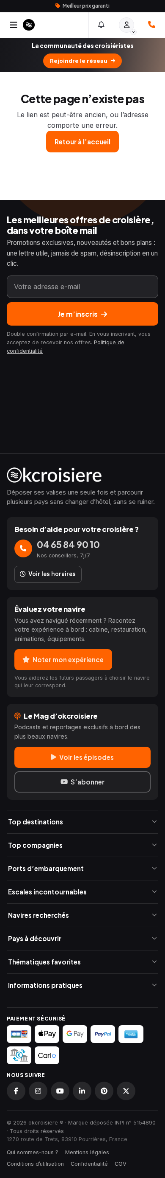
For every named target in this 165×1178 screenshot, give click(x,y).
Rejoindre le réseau (78, 60)
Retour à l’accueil (82, 142)
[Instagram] (38, 1091)
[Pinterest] (104, 1091)
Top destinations (35, 822)
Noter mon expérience (68, 659)
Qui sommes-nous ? (32, 1152)
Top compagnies (35, 845)
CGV (120, 1164)
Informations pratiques (45, 985)
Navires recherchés (38, 915)
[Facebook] (16, 1091)
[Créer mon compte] (126, 25)
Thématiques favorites (44, 962)
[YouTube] (60, 1091)
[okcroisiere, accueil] (82, 475)
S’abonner (87, 782)
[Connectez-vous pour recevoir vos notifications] (101, 25)
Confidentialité (89, 1164)
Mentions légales (87, 1152)
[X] (126, 1091)
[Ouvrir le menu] (13, 25)
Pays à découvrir (34, 938)
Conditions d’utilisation (35, 1164)
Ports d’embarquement (46, 868)
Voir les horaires (52, 574)
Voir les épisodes (86, 757)
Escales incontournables (47, 892)
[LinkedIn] (82, 1091)
